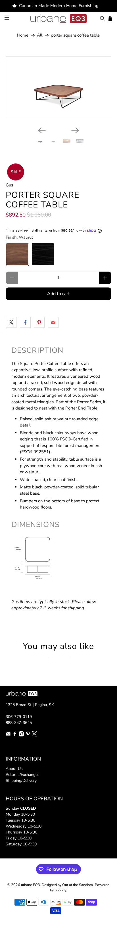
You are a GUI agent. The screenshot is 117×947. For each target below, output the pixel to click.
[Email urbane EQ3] (8, 735)
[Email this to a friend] (53, 322)
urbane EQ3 (30, 884)
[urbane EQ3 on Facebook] (14, 735)
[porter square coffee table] (58, 86)
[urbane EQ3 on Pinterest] (27, 735)
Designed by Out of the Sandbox (67, 884)
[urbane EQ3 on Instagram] (21, 735)
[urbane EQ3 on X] (34, 735)
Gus (9, 185)
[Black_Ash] (43, 254)
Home (22, 35)
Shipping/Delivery (21, 780)
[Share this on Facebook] (25, 322)
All (39, 35)
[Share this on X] (11, 322)
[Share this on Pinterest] (39, 322)
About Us (14, 768)
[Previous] (41, 130)
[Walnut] (17, 254)
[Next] (75, 130)
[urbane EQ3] (58, 19)
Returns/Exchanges (22, 774)
